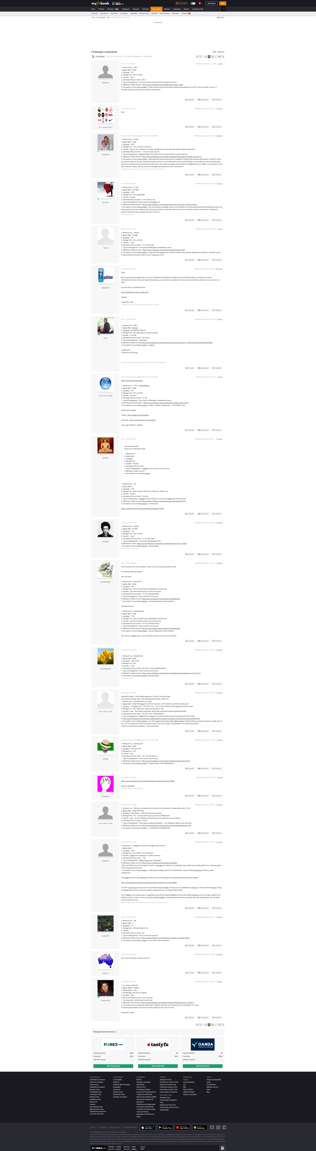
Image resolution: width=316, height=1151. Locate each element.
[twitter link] (218, 1127)
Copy (145, 823)
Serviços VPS (141, 1087)
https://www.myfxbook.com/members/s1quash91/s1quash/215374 (166, 938)
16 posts (219, 982)
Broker (125, 70)
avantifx (105, 759)
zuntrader (105, 541)
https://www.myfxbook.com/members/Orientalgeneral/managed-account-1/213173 (171, 673)
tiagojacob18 (105, 1000)
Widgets (186, 1080)
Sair (222, 3)
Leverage (126, 72)
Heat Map (133, 13)
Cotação (191, 100)
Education (175, 13)
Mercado (136, 9)
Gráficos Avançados (190, 1094)
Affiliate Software (189, 1092)
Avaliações (177, 9)
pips (136, 352)
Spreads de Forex (165, 1080)
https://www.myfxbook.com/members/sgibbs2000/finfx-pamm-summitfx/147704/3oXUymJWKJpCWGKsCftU (161, 719)
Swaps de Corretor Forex (168, 1084)
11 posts (219, 439)
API (184, 1084)
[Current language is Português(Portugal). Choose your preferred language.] (200, 3)
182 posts (219, 269)
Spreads (154, 13)
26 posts (219, 523)
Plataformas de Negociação (146, 1104)
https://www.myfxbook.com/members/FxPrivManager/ (161, 599)
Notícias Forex (94, 1097)
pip (197, 1005)
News (142, 1149)
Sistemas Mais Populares (121, 1084)
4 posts (219, 377)
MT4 (167, 721)
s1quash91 (105, 936)
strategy (144, 87)
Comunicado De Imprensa (168, 1092)
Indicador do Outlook (120, 1097)
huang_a (106, 973)
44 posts (219, 693)
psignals (106, 458)
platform (182, 721)
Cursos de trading (142, 1112)
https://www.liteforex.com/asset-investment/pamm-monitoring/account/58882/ (149, 883)
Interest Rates (165, 13)
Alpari (142, 704)
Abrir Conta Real (113, 1066)
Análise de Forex (95, 1099)
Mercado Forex (95, 1089)
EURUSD (111, 1147)
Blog (208, 1092)
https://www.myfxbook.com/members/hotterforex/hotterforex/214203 (166, 825)
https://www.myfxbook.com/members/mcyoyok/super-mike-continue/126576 (169, 204)
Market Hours (144, 13)
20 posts (219, 805)
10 (213, 57)
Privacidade (102, 1127)
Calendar (95, 13)
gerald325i (105, 154)
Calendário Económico (97, 1080)
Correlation (124, 13)
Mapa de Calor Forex (97, 1109)
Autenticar (211, 3)
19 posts (219, 319)
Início (93, 9)
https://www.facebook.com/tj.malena (142, 420)
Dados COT (93, 1102)
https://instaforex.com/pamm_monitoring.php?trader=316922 (142, 509)
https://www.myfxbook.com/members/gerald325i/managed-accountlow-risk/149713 (171, 157)
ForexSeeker (100, 56)
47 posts (219, 108)
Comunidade (156, 9)
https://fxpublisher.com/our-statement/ (134, 292)
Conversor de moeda (97, 1114)
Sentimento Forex (119, 1094)
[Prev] (197, 56)
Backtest (113, 9)
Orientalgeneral (105, 668)
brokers (196, 895)
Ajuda (209, 1082)
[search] (225, 9)
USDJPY (111, 1149)
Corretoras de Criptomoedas (146, 1109)
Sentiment (114, 13)
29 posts (219, 650)
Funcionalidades (188, 1082)
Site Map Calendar (130, 1127)
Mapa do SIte (115, 1127)
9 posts (219, 229)
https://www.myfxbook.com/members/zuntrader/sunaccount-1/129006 (162, 543)
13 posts (219, 740)
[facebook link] (212, 1127)
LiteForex (143, 878)
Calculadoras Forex (96, 1107)
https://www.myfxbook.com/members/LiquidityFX (159, 863)
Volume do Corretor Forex (168, 1087)
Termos (92, 1127)
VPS (155, 154)
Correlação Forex (95, 1094)
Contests (185, 13)
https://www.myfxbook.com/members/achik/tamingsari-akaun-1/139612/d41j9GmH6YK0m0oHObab (177, 343)
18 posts (219, 183)
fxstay (105, 248)
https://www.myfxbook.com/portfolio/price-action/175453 (162, 85)
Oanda (141, 386)
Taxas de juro (94, 1084)
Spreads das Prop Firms (168, 1105)
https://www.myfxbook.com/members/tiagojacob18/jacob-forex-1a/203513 (167, 1003)
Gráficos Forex (118, 1092)
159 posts (219, 136)
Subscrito (220, 52)
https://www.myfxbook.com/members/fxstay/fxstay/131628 (163, 250)
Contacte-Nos (211, 1084)
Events (143, 1147)
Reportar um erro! (212, 1087)
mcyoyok (105, 202)
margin (177, 706)
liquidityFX (105, 861)
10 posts (219, 563)
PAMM (141, 154)
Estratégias (117, 1087)
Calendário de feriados (97, 1087)
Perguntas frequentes (214, 1080)
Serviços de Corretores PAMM (146, 1097)
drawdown (160, 865)
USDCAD (127, 1149)
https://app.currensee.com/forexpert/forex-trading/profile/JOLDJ (166, 403)
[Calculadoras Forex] (222, 1148)
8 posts (219, 777)
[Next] (223, 56)
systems (172, 164)
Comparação (164, 1110)
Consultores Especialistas (145, 1107)
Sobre (208, 1089)
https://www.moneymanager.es (132, 381)
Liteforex (135, 328)
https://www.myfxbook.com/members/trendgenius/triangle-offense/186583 (147, 781)
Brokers (186, 9)
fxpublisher (105, 288)
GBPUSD (127, 1147)
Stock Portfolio (188, 1089)
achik (105, 338)
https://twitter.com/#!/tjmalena (138, 415)
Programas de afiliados (144, 1094)
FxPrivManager (105, 582)
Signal (146, 860)
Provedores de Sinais (143, 1089)
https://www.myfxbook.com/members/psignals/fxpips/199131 (164, 501)
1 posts (219, 64)
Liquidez (92, 1104)
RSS (184, 1087)
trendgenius (105, 796)
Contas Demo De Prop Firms (169, 1107)
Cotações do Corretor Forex (169, 1082)
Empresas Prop (198, 9)
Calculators (104, 13)
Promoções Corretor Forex (168, 1089)
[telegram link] (224, 1127)
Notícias (167, 9)
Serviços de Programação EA (146, 1092)
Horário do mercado (96, 1082)
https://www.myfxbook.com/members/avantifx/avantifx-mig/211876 (166, 761)
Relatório (218, 100)
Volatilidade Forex (96, 1092)
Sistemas (145, 9)
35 (219, 57)
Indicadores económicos (98, 1111)
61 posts (219, 842)
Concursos (116, 1089)
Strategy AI (126, 9)
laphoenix (105, 82)
